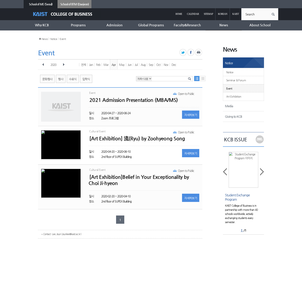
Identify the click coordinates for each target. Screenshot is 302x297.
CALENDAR (193, 14)
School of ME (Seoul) (40, 4)
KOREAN (222, 14)
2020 (53, 64)
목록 (196, 78)
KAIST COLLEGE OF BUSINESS (66, 14)
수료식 (73, 79)
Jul (136, 64)
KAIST (235, 14)
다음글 (261, 172)
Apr (114, 64)
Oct (158, 64)
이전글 (225, 172)
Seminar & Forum (236, 80)
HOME (178, 14)
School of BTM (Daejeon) (74, 4)
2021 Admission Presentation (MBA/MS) (133, 100)
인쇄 (198, 52)
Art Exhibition (233, 96)
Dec (174, 64)
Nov (166, 64)
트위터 (183, 52)
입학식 (86, 79)
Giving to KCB (233, 116)
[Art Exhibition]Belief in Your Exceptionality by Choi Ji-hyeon (139, 180)
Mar (106, 64)
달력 (202, 78)
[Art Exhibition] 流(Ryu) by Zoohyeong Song (137, 138)
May (121, 64)
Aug (143, 64)
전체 (83, 64)
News (45, 38)
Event (63, 38)
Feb (98, 64)
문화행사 (47, 79)
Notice (53, 38)
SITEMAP (208, 14)
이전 (43, 64)
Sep (151, 64)
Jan (91, 64)
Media (229, 106)
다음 (64, 64)
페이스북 (191, 52)
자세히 (190, 114)
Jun (129, 64)
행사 (60, 79)
